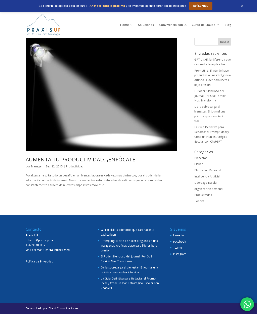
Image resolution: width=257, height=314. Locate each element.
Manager (37, 166)
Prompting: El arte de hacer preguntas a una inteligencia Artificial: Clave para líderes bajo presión (129, 245)
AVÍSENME (200, 6)
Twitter (177, 248)
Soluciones (146, 25)
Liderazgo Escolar (205, 182)
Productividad (75, 166)
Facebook (179, 241)
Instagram (179, 254)
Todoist (199, 201)
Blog (227, 25)
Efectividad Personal (207, 170)
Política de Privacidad (39, 261)
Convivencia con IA (173, 25)
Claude (198, 164)
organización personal (208, 189)
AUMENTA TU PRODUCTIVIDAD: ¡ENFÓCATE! (81, 159)
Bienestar (200, 158)
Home (124, 25)
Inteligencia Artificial (207, 176)
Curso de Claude (203, 25)
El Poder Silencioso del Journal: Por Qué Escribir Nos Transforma (210, 95)
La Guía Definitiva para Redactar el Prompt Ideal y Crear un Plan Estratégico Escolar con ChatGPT (130, 283)
